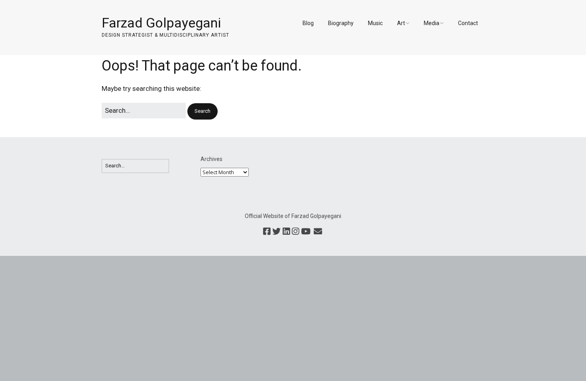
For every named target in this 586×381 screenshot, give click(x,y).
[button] (202, 111)
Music (375, 23)
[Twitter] (276, 232)
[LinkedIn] (286, 232)
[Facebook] (266, 232)
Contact (468, 23)
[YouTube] (306, 232)
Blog (308, 23)
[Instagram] (295, 232)
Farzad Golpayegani (161, 23)
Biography (341, 23)
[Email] (318, 232)
